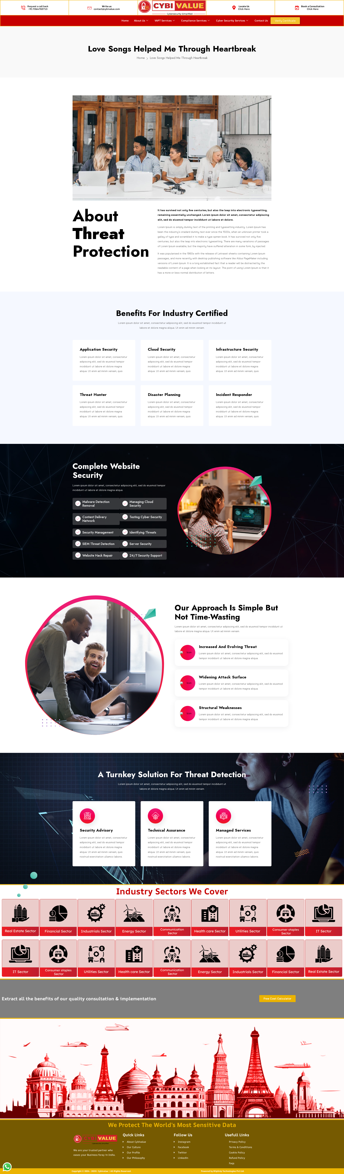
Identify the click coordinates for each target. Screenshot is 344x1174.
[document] (172, 1122)
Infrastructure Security (237, 246)
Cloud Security (161, 246)
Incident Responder (234, 291)
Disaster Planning (164, 291)
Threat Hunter (93, 291)
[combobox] (180, 1127)
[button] (172, 1073)
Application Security (98, 246)
